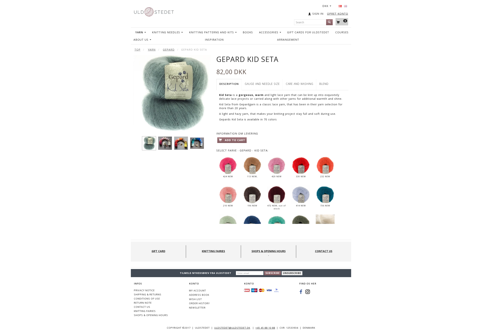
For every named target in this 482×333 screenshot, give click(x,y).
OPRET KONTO (337, 13)
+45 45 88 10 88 (265, 327)
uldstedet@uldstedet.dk (232, 327)
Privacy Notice (144, 290)
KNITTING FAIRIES (145, 311)
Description (229, 84)
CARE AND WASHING (299, 84)
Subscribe (272, 273)
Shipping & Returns (147, 294)
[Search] (329, 22)
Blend (324, 84)
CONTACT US (142, 307)
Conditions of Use (147, 298)
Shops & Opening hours (151, 315)
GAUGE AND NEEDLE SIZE (262, 84)
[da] (340, 5)
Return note (143, 302)
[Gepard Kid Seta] (172, 93)
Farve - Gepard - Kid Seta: (242, 150)
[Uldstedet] (154, 11)
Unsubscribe (292, 273)
